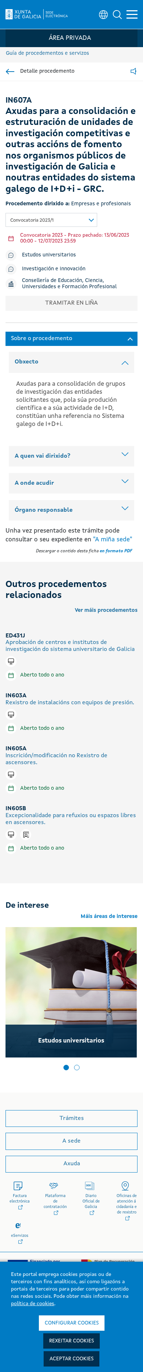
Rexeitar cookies (71, 1341)
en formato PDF (116, 551)
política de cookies (32, 1303)
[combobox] (51, 220)
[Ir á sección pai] (10, 72)
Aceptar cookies (72, 1358)
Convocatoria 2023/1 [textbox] (32, 220)
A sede (71, 1141)
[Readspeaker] (133, 71)
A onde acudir (34, 483)
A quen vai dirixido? (42, 456)
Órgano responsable (44, 510)
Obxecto (26, 362)
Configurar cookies (72, 1323)
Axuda (71, 1164)
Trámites (71, 1118)
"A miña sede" (112, 540)
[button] (117, 14)
